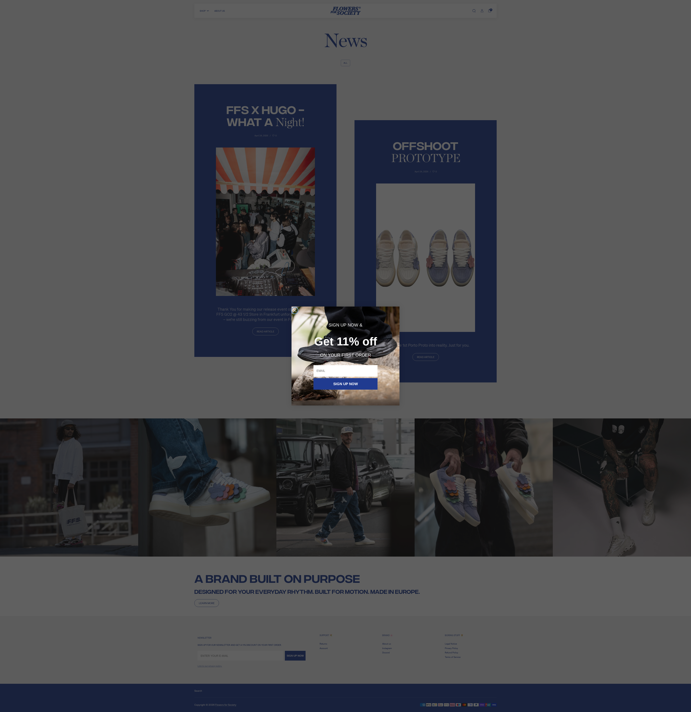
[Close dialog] (295, 310)
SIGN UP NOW (345, 384)
